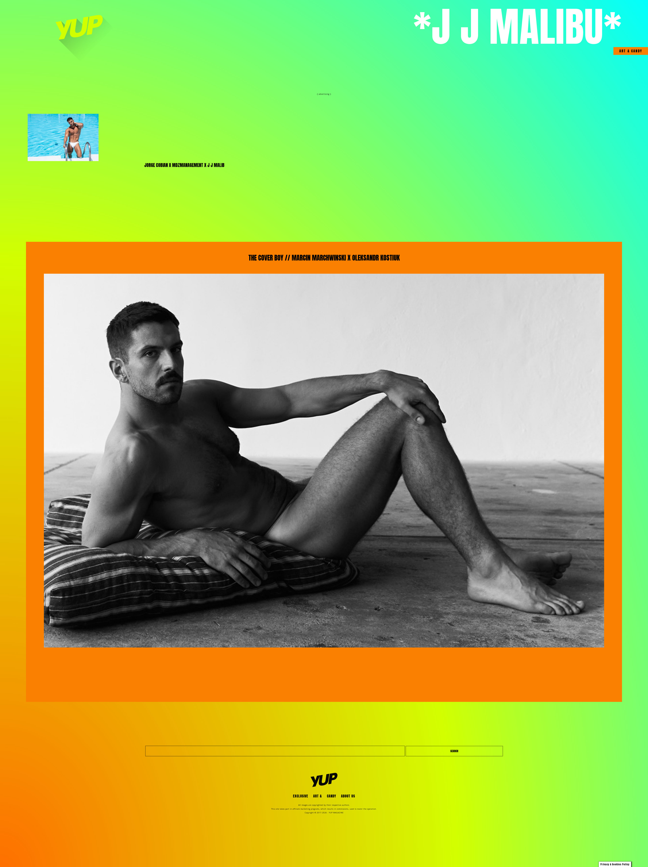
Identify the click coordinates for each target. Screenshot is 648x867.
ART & (624, 51)
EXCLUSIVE (300, 796)
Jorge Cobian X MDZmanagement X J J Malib (184, 165)
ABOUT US (348, 796)
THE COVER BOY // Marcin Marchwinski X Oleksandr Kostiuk (324, 258)
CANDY (636, 51)
